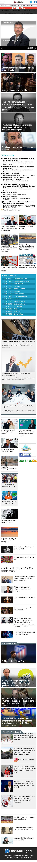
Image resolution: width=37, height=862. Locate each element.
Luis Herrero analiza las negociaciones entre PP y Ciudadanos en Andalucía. (16, 180)
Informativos (21, 5)
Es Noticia (17, 286)
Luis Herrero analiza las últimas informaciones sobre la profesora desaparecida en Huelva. (18, 169)
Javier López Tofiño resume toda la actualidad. (15, 193)
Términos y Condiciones (20, 855)
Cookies (31, 855)
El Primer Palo (18, 306)
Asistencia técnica (26, 857)
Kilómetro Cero (8, 22)
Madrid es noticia (19, 289)
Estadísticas (9, 857)
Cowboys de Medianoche (30, 48)
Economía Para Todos (21, 279)
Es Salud (6, 48)
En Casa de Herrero (18, 48)
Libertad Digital (18, 851)
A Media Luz (18, 309)
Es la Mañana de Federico (22, 281)
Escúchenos (13, 5)
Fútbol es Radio (19, 294)
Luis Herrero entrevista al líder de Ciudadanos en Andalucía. (19, 174)
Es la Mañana (29, 5)
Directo (31, 2)
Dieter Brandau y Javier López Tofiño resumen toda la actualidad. (17, 198)
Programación (4, 5)
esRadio (18, 2)
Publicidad (17, 857)
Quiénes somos (7, 855)
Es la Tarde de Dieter (20, 296)
